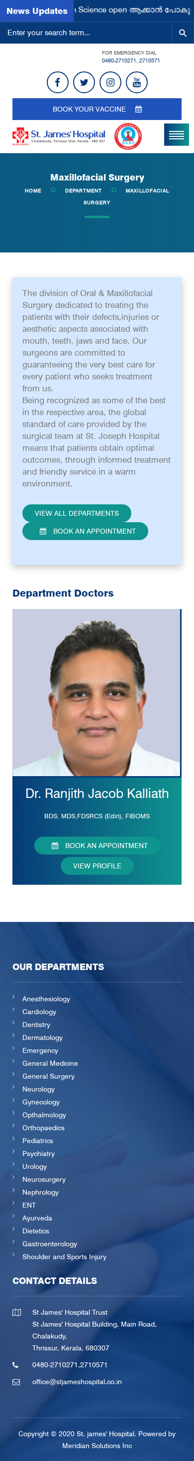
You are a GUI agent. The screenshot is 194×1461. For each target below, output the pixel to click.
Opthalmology (44, 1115)
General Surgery (48, 1076)
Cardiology (39, 1012)
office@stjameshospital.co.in (77, 1382)
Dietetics (35, 1231)
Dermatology (42, 1037)
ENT (29, 1205)
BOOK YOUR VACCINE (90, 109)
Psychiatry (38, 1153)
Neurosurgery (44, 1179)
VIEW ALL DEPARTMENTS (77, 513)
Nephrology (40, 1192)
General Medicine (50, 1063)
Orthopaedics (43, 1128)
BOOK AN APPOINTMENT (93, 531)
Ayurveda (37, 1218)
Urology (34, 1166)
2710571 (149, 60)
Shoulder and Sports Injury (64, 1257)
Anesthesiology (46, 999)
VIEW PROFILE (97, 866)
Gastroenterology (49, 1244)
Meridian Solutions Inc (97, 1446)
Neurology (38, 1089)
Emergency (40, 1050)
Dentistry (36, 1025)
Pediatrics (37, 1141)
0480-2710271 (119, 60)
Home (33, 190)
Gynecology (41, 1102)
